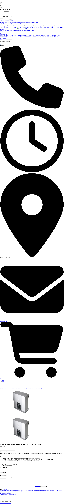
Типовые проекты (3, 490)
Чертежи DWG (5, 24)
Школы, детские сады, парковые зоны (11, 28)
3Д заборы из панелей (3, 33)
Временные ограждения (26, 33)
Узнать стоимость (3, 472)
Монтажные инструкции (20, 24)
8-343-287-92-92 (2, 39)
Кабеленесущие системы (34, 33)
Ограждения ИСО (5, 494)
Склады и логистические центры (49, 27)
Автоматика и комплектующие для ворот (46, 33)
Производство (10, 23)
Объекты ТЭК (2, 35)
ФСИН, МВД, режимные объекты (7, 27)
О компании (6, 22)
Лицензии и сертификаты (15, 22)
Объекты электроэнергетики (9, 35)
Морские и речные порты (45, 35)
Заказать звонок (43, 486)
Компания (2, 22)
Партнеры (9, 22)
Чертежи (1, 24)
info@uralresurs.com (3, 321)
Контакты (36, 22)
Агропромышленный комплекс (43, 36)
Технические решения (12, 24)
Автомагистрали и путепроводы (37, 27)
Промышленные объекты (27, 27)
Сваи (9, 494)
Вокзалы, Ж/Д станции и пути (36, 35)
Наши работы (22, 22)
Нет (6, 16)
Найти (10, 19)
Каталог (1, 32)
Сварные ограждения (11, 33)
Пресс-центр (32, 22)
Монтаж (17, 23)
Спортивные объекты (21, 28)
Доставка (14, 23)
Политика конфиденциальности (5, 503)
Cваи (38, 33)
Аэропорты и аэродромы (27, 35)
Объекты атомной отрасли (18, 35)
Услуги (1, 23)
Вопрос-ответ (21, 23)
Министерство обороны (18, 27)
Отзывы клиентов (27, 22)
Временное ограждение (30, 28)
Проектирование (5, 23)
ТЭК (1, 494)
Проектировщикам (13, 494)
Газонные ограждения (18, 33)
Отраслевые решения (3, 34)
